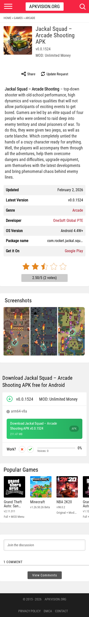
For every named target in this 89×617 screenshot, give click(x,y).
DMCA (48, 611)
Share (31, 74)
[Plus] (30, 449)
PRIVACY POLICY (29, 611)
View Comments (44, 575)
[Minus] (22, 449)
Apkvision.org (44, 6)
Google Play (74, 251)
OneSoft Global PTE (68, 220)
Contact (61, 611)
